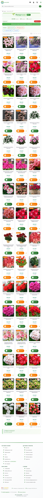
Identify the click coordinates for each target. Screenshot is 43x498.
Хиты (5, 454)
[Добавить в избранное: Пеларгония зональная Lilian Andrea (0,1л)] (25, 307)
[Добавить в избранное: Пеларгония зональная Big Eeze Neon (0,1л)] (38, 184)
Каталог (6, 447)
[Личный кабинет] (33, 2)
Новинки (6, 456)
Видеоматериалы (29, 475)
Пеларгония (5, 21)
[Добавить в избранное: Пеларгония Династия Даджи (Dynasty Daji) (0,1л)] (12, 160)
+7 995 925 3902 (7, 468)
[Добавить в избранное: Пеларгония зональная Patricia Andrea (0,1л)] (38, 404)
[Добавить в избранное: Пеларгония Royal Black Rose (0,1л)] (12, 87)
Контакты (6, 473)
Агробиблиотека (7, 459)
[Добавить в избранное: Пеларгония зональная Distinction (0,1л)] (25, 258)
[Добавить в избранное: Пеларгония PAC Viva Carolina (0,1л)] (25, 62)
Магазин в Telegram (22, 492)
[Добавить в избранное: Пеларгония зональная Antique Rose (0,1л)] (38, 160)
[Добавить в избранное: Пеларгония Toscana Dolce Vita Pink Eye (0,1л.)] (25, 136)
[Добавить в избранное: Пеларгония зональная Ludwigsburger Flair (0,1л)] (12, 331)
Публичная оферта (29, 456)
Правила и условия (29, 452)
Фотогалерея (28, 477)
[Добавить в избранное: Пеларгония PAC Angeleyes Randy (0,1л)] (25, 38)
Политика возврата (29, 454)
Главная (4, 11)
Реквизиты (6, 475)
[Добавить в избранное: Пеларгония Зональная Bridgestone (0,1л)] (25, 209)
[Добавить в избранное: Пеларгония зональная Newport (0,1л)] (38, 331)
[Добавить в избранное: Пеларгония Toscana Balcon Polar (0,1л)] (38, 111)
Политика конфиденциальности (31, 479)
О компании (28, 468)
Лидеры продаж (7, 452)
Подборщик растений (8, 450)
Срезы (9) (16, 30)
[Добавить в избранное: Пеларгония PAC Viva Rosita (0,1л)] (38, 62)
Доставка (27, 447)
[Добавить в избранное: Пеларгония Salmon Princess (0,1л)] (25, 87)
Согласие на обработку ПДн (30, 482)
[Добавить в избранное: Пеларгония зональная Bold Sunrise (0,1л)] (12, 209)
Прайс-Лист (28, 459)
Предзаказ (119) (20, 27)
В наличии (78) (11, 27)
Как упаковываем (29, 450)
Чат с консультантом (8, 477)
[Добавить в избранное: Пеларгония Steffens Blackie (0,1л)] (12, 111)
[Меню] (41, 2)
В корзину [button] (22, 57)
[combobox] (21, 6)
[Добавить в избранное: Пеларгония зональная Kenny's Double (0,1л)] (12, 282)
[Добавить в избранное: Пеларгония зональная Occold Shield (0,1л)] (12, 380)
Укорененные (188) (7, 30)
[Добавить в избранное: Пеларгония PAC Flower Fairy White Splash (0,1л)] (12, 62)
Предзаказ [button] (8, 57)
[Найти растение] (40, 6)
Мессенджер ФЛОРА (8, 479)
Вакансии (27, 473)
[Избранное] (30, 2)
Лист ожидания (7, 463)
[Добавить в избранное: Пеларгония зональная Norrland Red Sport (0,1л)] (25, 355)
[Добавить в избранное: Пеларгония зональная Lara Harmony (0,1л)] (38, 282)
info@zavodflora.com (8, 470)
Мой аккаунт (7, 482)
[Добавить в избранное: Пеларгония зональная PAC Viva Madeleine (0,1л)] (12, 404)
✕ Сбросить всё (37, 21)
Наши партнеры (28, 470)
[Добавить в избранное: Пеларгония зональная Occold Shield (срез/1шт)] (38, 380)
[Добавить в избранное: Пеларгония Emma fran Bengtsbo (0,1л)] (12, 38)
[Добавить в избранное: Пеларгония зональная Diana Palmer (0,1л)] (38, 233)
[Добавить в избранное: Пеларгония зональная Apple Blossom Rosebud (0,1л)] (12, 184)
